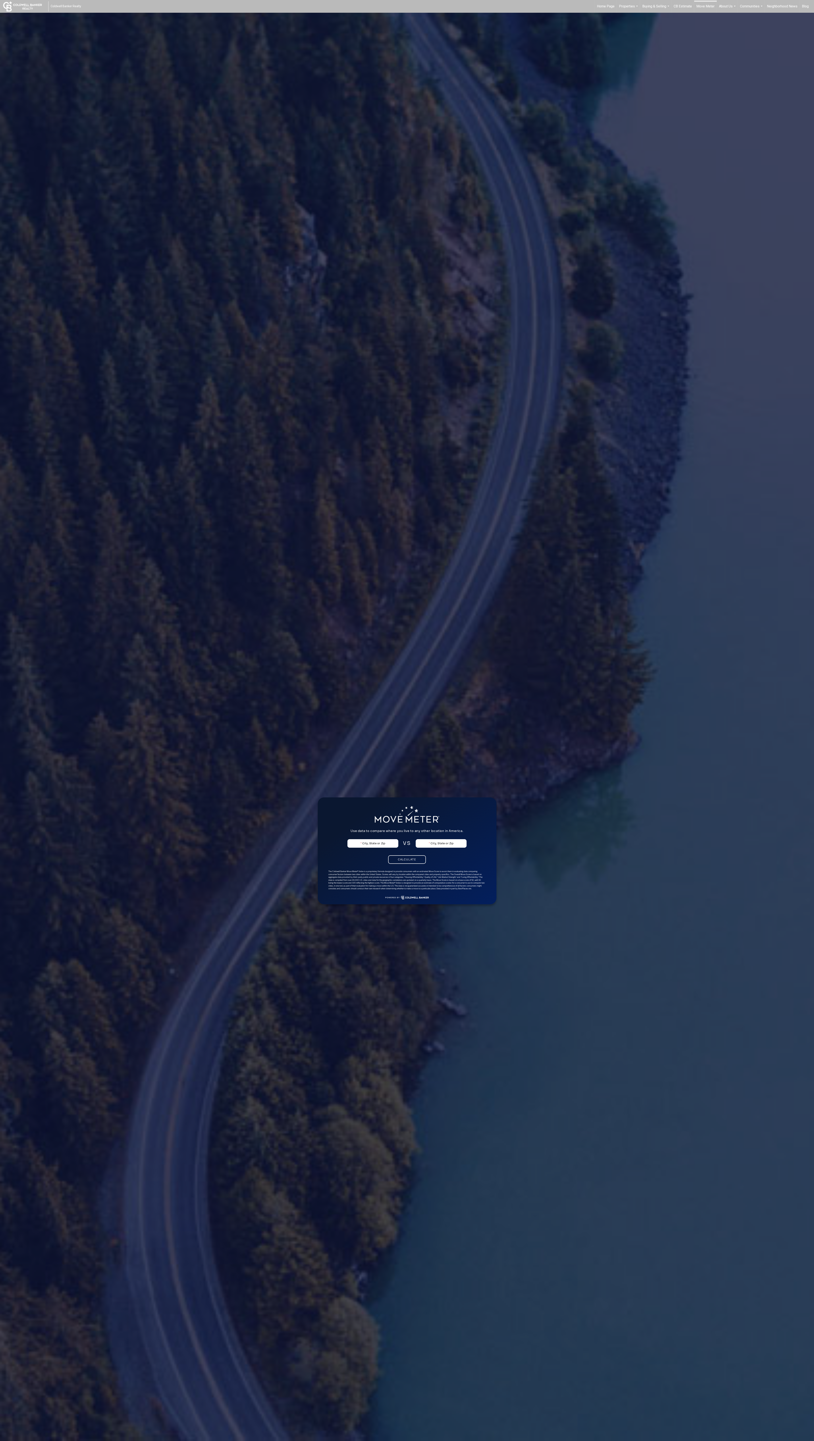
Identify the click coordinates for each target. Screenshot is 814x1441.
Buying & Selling (656, 8)
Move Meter (705, 6)
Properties (629, 8)
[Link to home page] (24, 6)
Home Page (606, 6)
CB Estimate (683, 6)
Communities (752, 8)
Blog (805, 6)
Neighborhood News (782, 6)
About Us (728, 8)
